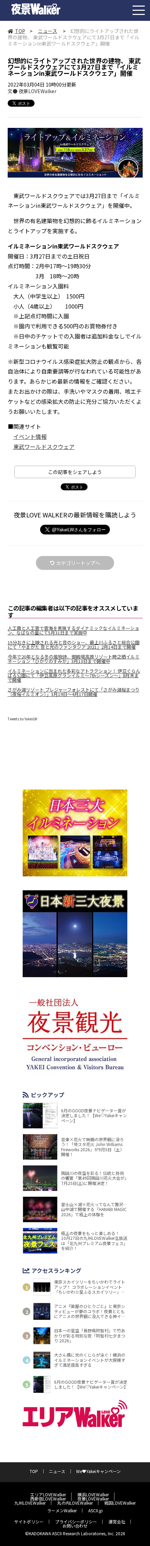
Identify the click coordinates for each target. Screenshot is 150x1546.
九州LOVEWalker (30, 1503)
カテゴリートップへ (78, 562)
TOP (20, 30)
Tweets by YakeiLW (22, 718)
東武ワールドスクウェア (44, 446)
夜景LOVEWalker (93, 1499)
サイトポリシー (29, 1521)
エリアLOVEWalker (48, 1494)
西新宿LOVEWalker (48, 1499)
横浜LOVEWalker (93, 1494)
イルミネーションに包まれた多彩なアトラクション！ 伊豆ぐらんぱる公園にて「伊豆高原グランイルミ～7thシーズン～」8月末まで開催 (74, 675)
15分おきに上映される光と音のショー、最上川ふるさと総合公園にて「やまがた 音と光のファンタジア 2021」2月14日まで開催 (74, 644)
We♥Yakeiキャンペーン (98, 1471)
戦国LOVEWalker (120, 1503)
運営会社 (116, 1521)
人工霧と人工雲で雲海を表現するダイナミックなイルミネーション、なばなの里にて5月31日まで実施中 (73, 630)
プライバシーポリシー (76, 1521)
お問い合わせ (75, 1526)
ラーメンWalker (62, 1510)
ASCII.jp (95, 1510)
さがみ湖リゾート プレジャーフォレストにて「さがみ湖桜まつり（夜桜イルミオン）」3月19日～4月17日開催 (74, 691)
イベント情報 (30, 436)
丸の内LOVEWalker (75, 1503)
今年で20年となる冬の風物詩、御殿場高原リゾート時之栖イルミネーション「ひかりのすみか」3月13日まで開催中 (74, 658)
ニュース (47, 30)
